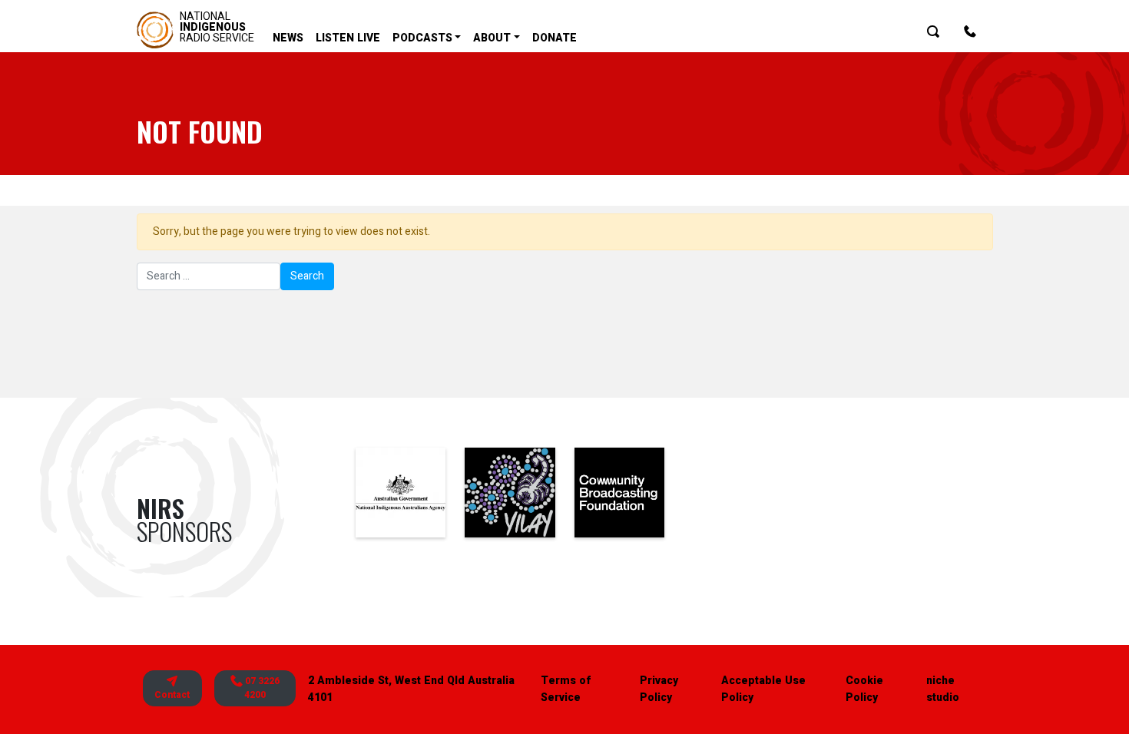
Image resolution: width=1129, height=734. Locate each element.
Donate (554, 38)
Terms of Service (566, 689)
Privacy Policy (659, 689)
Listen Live (348, 38)
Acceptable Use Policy (763, 689)
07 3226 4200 (261, 688)
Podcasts (422, 38)
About (492, 38)
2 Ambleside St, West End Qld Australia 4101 (411, 689)
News (288, 38)
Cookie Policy (864, 689)
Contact (172, 695)
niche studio (942, 689)
